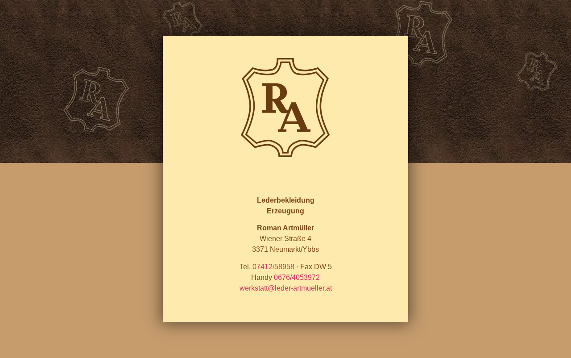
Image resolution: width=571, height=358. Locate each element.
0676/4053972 (297, 277)
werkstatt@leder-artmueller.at (286, 288)
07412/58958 (273, 267)
